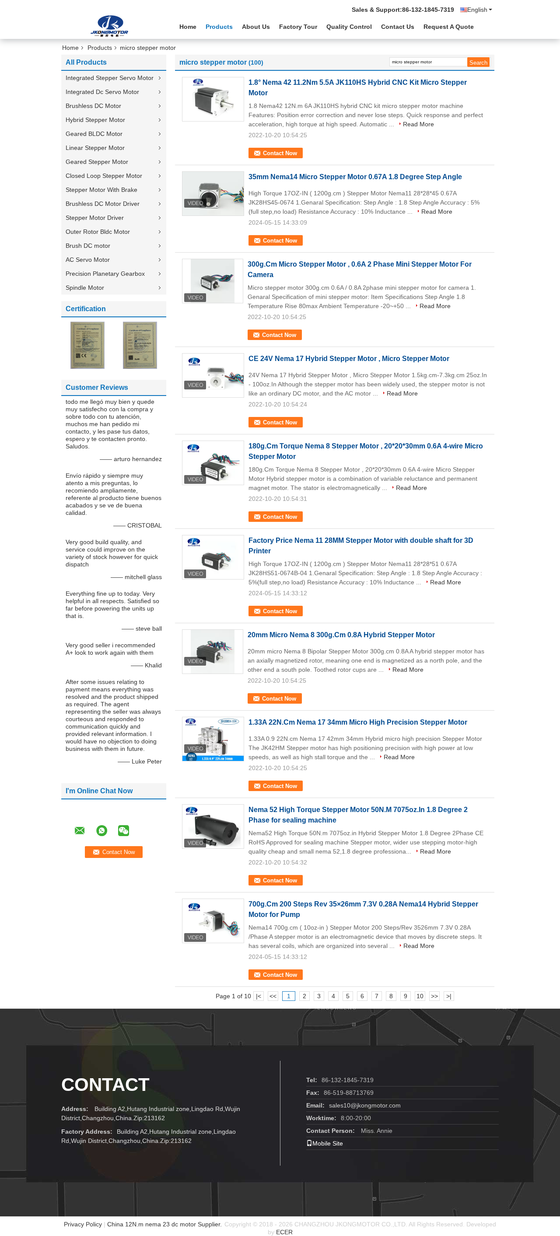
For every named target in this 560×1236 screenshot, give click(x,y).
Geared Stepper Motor (97, 161)
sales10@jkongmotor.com (365, 1105)
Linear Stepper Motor (95, 147)
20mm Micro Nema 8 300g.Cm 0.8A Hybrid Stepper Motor (341, 635)
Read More (418, 124)
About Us (256, 26)
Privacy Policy (83, 1224)
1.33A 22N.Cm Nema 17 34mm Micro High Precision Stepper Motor (357, 722)
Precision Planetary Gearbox (105, 273)
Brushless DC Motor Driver (103, 203)
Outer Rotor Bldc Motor (98, 231)
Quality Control (349, 26)
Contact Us (397, 26)
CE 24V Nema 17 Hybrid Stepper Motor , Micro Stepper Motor (348, 358)
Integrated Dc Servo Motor (102, 91)
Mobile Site (327, 1143)
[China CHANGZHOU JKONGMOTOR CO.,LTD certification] (87, 344)
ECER (284, 1232)
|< (258, 996)
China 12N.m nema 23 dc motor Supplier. (165, 1224)
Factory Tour (298, 26)
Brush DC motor (88, 245)
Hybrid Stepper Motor (95, 119)
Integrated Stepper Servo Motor (110, 77)
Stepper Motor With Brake (101, 189)
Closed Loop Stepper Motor (104, 175)
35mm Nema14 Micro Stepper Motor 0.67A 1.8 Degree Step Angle (355, 177)
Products (219, 26)
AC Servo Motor (88, 259)
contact (105, 1084)
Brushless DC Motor (93, 105)
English (477, 10)
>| (449, 996)
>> (434, 996)
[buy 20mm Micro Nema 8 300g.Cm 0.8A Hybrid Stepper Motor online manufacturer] (212, 651)
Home (187, 26)
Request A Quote (449, 26)
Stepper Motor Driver (95, 217)
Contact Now (280, 153)
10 (420, 996)
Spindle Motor (85, 287)
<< (273, 996)
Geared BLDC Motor (94, 133)
